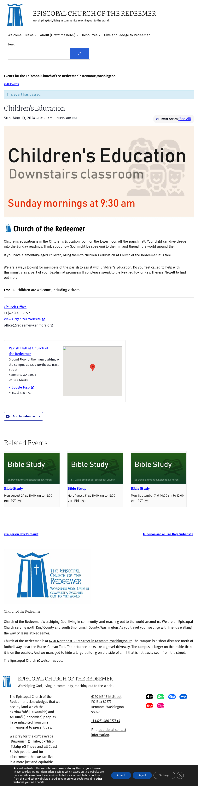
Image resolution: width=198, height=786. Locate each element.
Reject (142, 775)
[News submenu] (35, 35)
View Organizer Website (22, 319)
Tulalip (16, 746)
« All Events (11, 84)
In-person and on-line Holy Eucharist (168, 534)
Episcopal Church (23, 660)
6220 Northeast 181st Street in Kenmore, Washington (88, 641)
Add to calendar (24, 416)
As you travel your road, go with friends (149, 627)
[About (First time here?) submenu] (77, 35)
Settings (164, 775)
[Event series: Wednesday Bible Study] (19, 501)
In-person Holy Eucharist (21, 534)
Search (12, 44)
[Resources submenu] (99, 35)
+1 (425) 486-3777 (103, 721)
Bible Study (13, 488)
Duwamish (18, 741)
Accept (121, 775)
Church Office (15, 306)
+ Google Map (19, 387)
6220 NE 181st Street (106, 697)
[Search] (79, 53)
